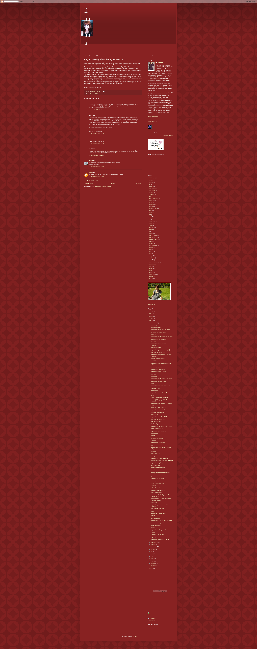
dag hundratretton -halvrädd (158, 431)
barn (150, 182)
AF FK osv (152, 178)
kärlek (150, 223)
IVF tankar (153, 470)
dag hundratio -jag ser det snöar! (159, 458)
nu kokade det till (155, 488)
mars (152, 561)
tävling (151, 276)
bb (149, 184)
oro (150, 249)
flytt (150, 196)
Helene (91, 160)
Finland (151, 194)
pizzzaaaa (153, 515)
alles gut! (153, 334)
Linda (90, 172)
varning (153, 456)
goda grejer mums (156, 421)
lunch (152, 511)
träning (151, 272)
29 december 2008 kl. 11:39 (96, 133)
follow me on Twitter (167, 135)
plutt (150, 254)
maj (152, 556)
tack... (152, 395)
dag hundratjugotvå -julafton (158, 371)
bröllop (151, 192)
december (154, 323)
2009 (150, 318)
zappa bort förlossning (157, 438)
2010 (150, 316)
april (152, 558)
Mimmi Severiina (153, 239)
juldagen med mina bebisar (158, 358)
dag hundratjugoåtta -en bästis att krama (162, 337)
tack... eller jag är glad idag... (158, 332)
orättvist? (153, 445)
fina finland (154, 502)
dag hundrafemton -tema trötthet (159, 417)
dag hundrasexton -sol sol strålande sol (161, 410)
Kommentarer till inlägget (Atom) (102, 186)
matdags (153, 435)
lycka (150, 225)
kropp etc (151, 221)
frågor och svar (153, 198)
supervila (153, 440)
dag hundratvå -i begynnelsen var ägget (161, 520)
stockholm (152, 264)
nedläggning (152, 245)
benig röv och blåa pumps (158, 467)
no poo (152, 383)
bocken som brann (156, 347)
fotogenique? (154, 433)
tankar (150, 268)
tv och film (152, 274)
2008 (150, 321)
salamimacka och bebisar (158, 483)
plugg (150, 252)
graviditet (95, 93)
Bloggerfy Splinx (152, 121)
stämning (153, 481)
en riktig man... (155, 414)
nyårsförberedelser (156, 327)
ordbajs (151, 247)
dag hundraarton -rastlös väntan (159, 393)
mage (150, 233)
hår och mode (153, 209)
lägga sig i (153, 537)
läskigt (151, 229)
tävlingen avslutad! (156, 518)
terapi (150, 270)
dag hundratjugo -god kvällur (158, 381)
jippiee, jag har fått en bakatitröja (159, 397)
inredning (151, 213)
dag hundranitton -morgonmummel (160, 386)
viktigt (150, 278)
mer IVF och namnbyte (157, 428)
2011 (150, 314)
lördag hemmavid (155, 388)
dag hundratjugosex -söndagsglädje (160, 350)
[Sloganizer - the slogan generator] (153, 620)
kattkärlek (153, 485)
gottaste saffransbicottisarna (158, 339)
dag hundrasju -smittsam (157, 478)
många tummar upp (156, 525)
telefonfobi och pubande (157, 412)
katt (150, 219)
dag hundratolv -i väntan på (158, 442)
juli (152, 551)
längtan (151, 227)
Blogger (135, 636)
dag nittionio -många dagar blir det (160, 539)
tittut (152, 476)
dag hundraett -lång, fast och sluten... (161, 530)
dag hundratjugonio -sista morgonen (160, 329)
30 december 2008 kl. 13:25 (96, 176)
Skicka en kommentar (93, 180)
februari (153, 563)
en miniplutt (154, 376)
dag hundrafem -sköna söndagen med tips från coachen (161, 499)
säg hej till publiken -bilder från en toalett (162, 460)
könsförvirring (154, 424)
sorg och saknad (153, 262)
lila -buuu (153, 361)
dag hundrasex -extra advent (158, 490)
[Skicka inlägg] (103, 91)
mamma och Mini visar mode (158, 407)
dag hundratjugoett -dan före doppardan (161, 379)
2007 (150, 568)
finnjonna (87, 26)
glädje (91, 93)
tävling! (153, 527)
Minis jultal (153, 374)
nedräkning (154, 325)
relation (151, 258)
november (154, 542)
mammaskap (152, 235)
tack (150, 266)
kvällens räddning (155, 465)
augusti (153, 549)
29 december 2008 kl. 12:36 (96, 143)
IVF (150, 215)
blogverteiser (152, 188)
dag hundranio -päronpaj (157, 463)
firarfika (153, 532)
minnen (151, 241)
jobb (150, 217)
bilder (150, 186)
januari (153, 566)
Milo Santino (152, 237)
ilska (150, 211)
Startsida (113, 183)
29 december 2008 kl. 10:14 (96, 110)
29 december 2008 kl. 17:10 (96, 167)
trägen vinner (154, 390)
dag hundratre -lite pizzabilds (158, 513)
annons (151, 180)
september (154, 547)
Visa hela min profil (153, 116)
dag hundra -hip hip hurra (158, 534)
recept (150, 256)
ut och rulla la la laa (156, 453)
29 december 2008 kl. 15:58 (96, 155)
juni (152, 554)
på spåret (153, 451)
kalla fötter (153, 341)
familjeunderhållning (156, 492)
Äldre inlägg (137, 183)
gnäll (150, 202)
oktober (153, 544)
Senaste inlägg (89, 183)
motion (151, 243)
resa (150, 260)
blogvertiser (152, 190)
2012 (150, 311)
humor (151, 206)
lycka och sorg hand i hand (158, 508)
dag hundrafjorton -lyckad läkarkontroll (161, 426)
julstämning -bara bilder (157, 367)
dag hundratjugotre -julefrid (158, 369)
